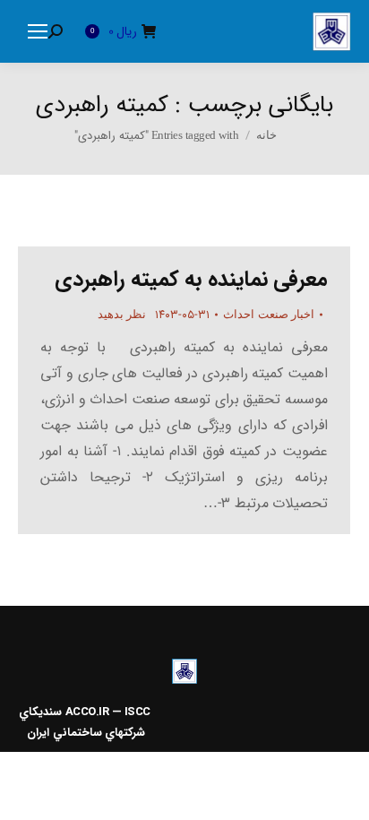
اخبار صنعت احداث (268, 314)
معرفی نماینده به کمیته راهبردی (191, 280)
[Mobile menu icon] (37, 31)
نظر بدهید (122, 314)
